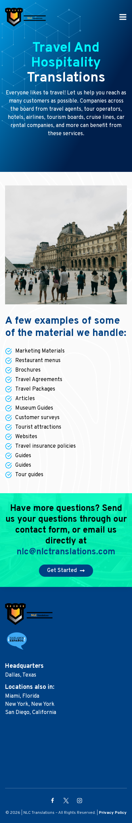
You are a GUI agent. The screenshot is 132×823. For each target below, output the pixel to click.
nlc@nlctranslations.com (66, 552)
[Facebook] (52, 800)
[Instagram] (79, 800)
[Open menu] (123, 17)
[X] (66, 800)
